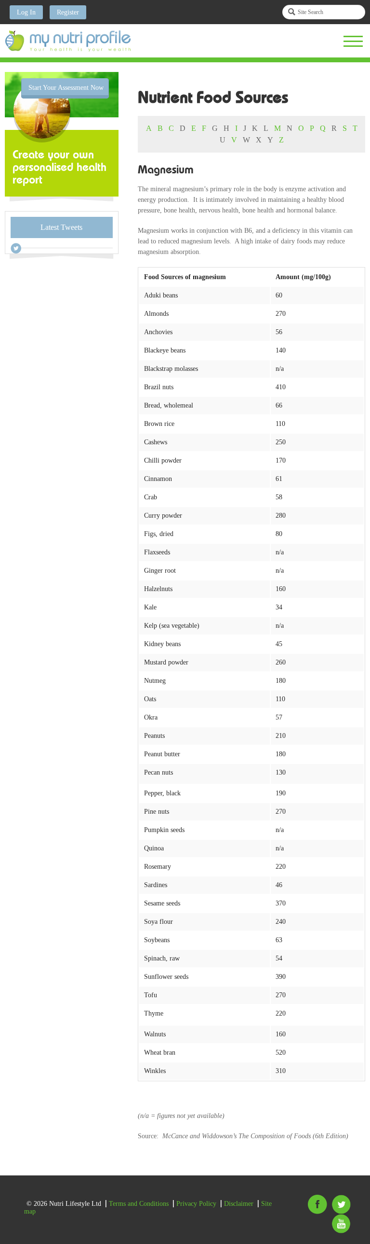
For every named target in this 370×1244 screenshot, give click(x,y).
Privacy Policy (196, 1203)
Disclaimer (238, 1203)
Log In (26, 12)
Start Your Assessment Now (66, 87)
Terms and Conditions (139, 1203)
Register (68, 12)
